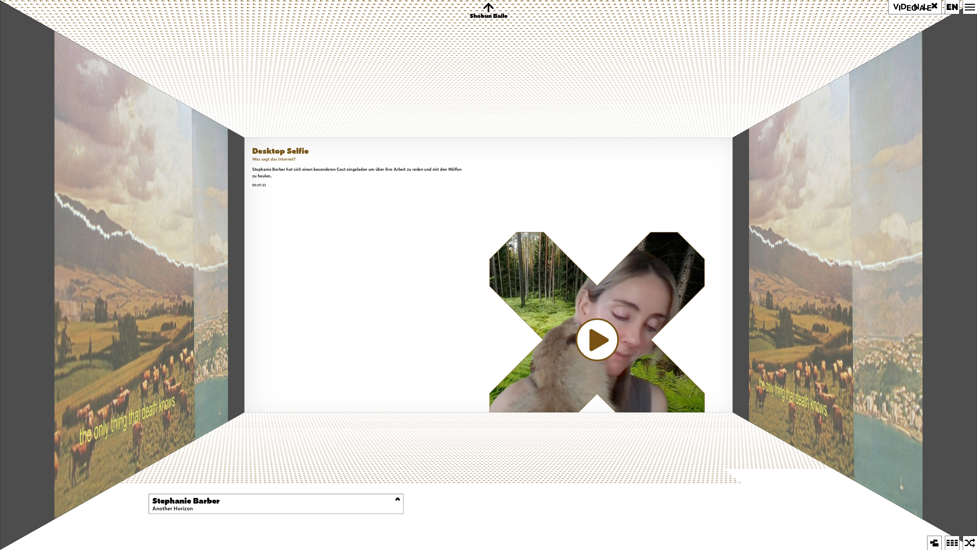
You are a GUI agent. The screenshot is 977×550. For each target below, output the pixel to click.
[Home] (934, 543)
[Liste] (952, 543)
